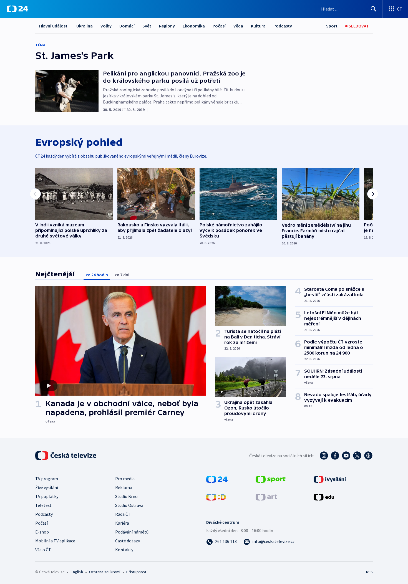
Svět (146, 26)
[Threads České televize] (368, 455)
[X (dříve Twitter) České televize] (357, 455)
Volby (106, 26)
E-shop (42, 532)
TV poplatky (46, 496)
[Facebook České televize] (335, 455)
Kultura (258, 26)
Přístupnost (136, 571)
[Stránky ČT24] (217, 479)
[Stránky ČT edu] (324, 496)
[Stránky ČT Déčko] (216, 496)
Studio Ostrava (129, 505)
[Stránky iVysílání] (330, 479)
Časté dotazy (127, 540)
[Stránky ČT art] (266, 496)
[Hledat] (373, 9)
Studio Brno (126, 496)
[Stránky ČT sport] (271, 479)
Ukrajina (84, 26)
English (77, 571)
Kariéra (122, 523)
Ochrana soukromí (104, 571)
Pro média (125, 478)
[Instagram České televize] (323, 455)
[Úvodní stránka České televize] (66, 455)
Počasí (219, 26)
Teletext (43, 505)
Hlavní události (54, 26)
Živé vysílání (46, 487)
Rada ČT (123, 514)
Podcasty (282, 26)
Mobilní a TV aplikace (55, 540)
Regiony (167, 26)
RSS (369, 571)
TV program (46, 478)
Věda (238, 26)
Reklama (123, 487)
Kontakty (124, 549)
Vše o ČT (43, 549)
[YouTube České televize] (346, 455)
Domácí (127, 26)
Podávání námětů (131, 532)
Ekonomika (194, 26)
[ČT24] (17, 9)
